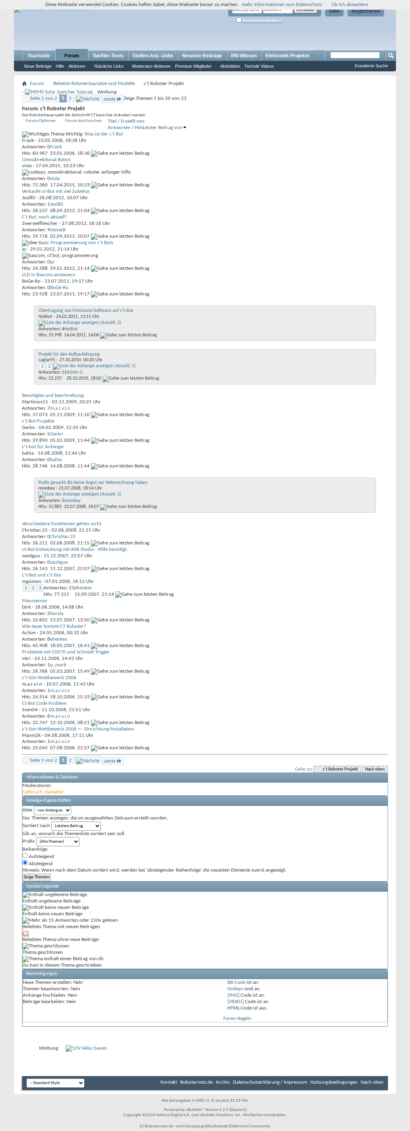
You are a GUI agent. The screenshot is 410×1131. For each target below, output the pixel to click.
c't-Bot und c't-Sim (41, 575)
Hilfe (334, 11)
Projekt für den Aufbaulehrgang (69, 354)
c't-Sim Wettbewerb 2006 (49, 677)
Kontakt (169, 1082)
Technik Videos (259, 66)
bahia (28, 453)
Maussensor (35, 600)
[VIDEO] (235, 1001)
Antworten (119, 127)
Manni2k (31, 735)
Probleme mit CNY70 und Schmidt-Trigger (66, 652)
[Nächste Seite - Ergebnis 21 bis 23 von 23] (87, 97)
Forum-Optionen (41, 121)
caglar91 (46, 360)
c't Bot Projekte (38, 421)
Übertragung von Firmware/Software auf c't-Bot (85, 310)
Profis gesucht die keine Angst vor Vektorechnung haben (92, 482)
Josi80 (28, 197)
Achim (29, 632)
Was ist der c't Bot (103, 134)
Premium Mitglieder (193, 66)
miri (26, 658)
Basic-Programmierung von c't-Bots (75, 242)
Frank (28, 140)
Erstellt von (133, 121)
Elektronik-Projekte (287, 56)
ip (24, 249)
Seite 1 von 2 (43, 98)
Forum (71, 56)
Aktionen (76, 66)
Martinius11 (35, 402)
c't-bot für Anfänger (43, 446)
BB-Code (236, 982)
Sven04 (30, 709)
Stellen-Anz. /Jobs (153, 56)
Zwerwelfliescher (40, 223)
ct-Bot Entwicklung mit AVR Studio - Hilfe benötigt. (75, 549)
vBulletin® (195, 1110)
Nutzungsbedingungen (334, 1082)
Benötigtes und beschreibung (53, 395)
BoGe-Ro (31, 281)
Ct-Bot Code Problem (44, 703)
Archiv (223, 1082)
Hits (139, 127)
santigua (31, 555)
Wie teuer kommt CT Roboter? (54, 626)
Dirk (26, 607)
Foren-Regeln (237, 1018)
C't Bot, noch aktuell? (44, 217)
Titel (112, 121)
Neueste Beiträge (202, 56)
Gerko (28, 427)
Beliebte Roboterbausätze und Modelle (94, 83)
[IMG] (233, 995)
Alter (27, 810)
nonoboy (46, 488)
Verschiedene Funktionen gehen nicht (61, 523)
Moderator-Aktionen (151, 66)
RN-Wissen (244, 56)
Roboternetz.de (196, 1082)
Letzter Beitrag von (162, 127)
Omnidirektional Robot (46, 159)
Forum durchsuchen (83, 121)
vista (27, 165)
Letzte (110, 99)
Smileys (235, 988)
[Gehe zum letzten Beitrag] (120, 153)
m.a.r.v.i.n (32, 684)
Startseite (39, 56)
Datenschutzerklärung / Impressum (270, 1082)
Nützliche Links (109, 66)
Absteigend (40, 863)
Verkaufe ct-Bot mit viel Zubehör (56, 191)
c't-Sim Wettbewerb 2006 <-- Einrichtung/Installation (78, 729)
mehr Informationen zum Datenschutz (282, 4)
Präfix (28, 841)
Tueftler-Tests (108, 56)
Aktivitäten (230, 66)
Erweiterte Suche (371, 65)
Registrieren (366, 11)
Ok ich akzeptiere (350, 4)
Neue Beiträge (38, 66)
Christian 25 (35, 530)
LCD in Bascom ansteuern (48, 274)
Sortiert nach (36, 825)
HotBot (45, 316)
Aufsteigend (41, 856)
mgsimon (31, 581)
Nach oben (375, 769)
